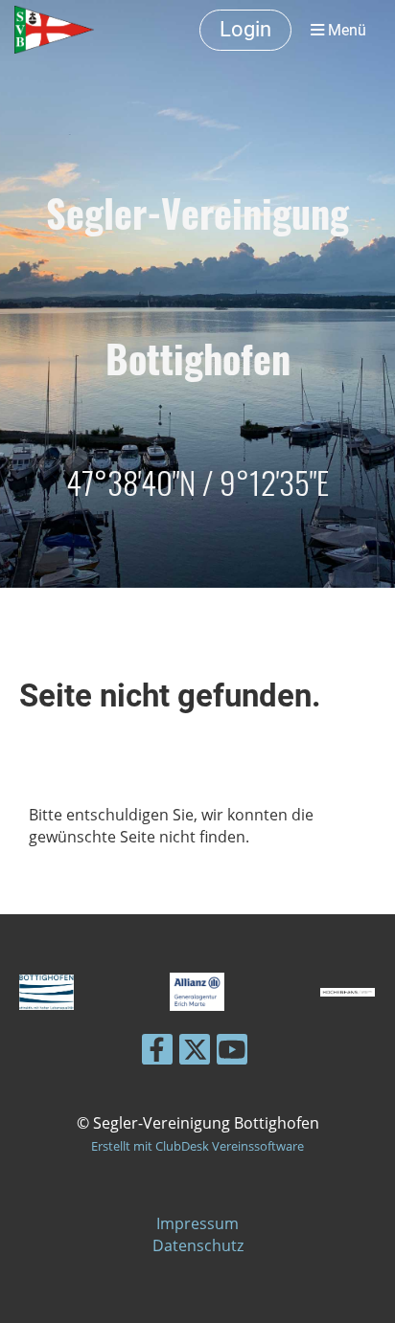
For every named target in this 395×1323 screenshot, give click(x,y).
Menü (345, 30)
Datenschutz (198, 1245)
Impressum (197, 1223)
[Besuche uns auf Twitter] (194, 1052)
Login (245, 29)
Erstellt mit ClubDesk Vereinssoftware (197, 1146)
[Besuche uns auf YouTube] (232, 1052)
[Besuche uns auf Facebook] (157, 1052)
